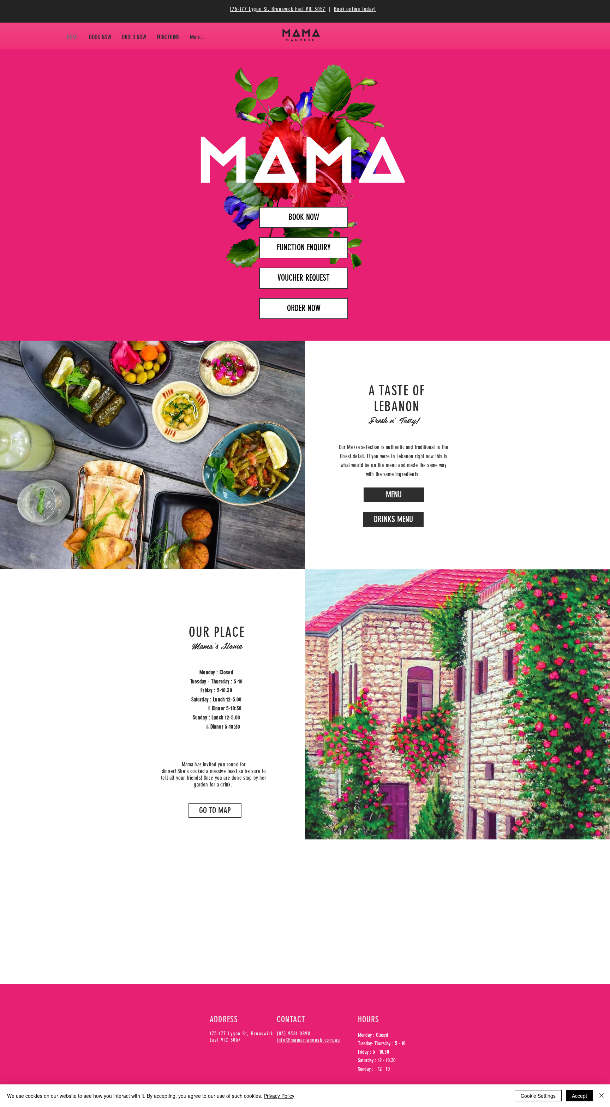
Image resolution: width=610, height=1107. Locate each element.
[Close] (601, 1095)
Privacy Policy (279, 1095)
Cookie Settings (538, 1095)
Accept (579, 1095)
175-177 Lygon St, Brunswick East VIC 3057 (277, 9)
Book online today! (355, 9)
